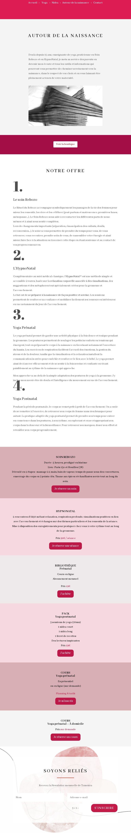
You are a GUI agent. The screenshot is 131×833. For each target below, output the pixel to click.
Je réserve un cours (65, 737)
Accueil (32, 2)
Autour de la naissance (75, 2)
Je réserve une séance (65, 546)
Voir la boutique (65, 144)
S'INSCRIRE (104, 808)
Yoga (44, 2)
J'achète (65, 594)
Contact (98, 2)
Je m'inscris (65, 701)
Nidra (55, 2)
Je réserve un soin (65, 489)
